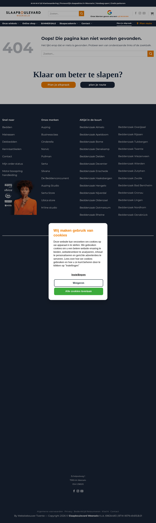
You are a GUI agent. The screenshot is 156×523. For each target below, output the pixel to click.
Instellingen (78, 274)
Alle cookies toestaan (78, 291)
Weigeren (78, 283)
